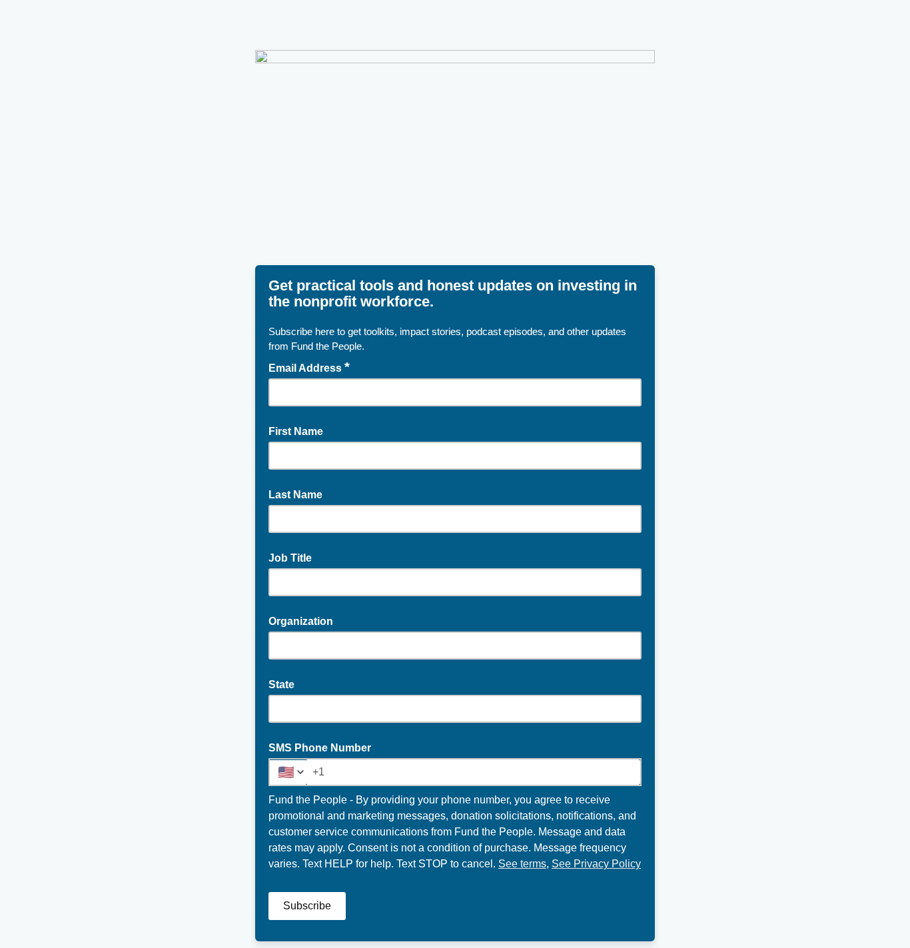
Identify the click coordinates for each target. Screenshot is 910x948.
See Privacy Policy (596, 863)
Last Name (295, 494)
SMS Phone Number (319, 747)
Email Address (309, 367)
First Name (295, 431)
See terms (522, 863)
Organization (300, 621)
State (281, 684)
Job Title (290, 558)
